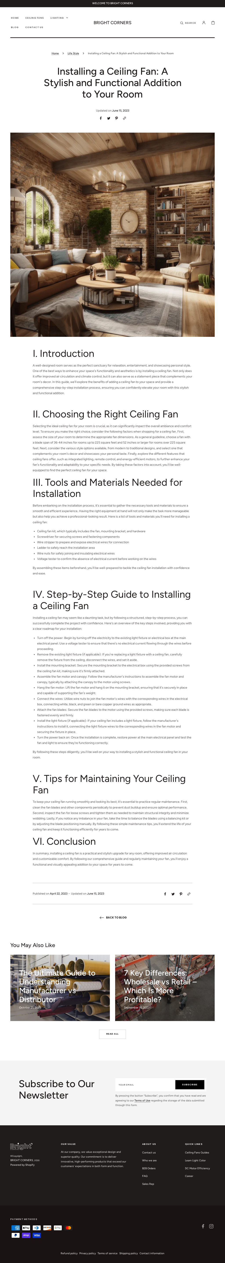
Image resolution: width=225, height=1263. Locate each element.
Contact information (152, 1253)
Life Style (73, 53)
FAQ (144, 1176)
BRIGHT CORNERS (21, 1160)
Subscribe (189, 1084)
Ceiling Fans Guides (197, 1152)
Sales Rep (148, 1183)
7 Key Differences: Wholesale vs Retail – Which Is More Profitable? (160, 986)
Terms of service (108, 1253)
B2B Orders (149, 1168)
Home (55, 53)
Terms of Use (142, 1100)
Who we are (149, 1160)
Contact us (149, 1152)
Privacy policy (87, 1253)
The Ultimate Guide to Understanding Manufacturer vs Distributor (57, 986)
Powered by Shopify (22, 1164)
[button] (188, 22)
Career (189, 1176)
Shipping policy (128, 1253)
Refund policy (69, 1253)
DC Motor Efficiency (197, 1168)
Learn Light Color (195, 1160)
